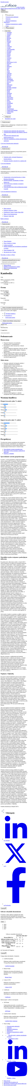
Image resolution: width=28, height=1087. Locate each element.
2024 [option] (5, 924)
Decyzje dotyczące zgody (10, 1085)
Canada (9, 42)
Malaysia (9, 75)
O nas (8, 1033)
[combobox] (2, 326)
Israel (8, 67)
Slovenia (9, 96)
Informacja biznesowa (12, 1029)
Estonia (8, 53)
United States (10, 111)
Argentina (9, 32)
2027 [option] (5, 928)
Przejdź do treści (5, 2)
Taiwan (8, 104)
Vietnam (9, 113)
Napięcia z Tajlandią (9, 453)
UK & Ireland (10, 109)
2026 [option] (5, 927)
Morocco (9, 77)
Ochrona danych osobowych (11, 1082)
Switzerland (10, 103)
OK (5, 333)
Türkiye (9, 107)
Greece (8, 59)
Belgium (9, 38)
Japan (8, 70)
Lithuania (9, 73)
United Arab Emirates (12, 110)
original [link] (14, 310)
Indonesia (9, 66)
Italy (8, 69)
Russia (8, 90)
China (8, 45)
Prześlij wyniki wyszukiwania (7, 263)
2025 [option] (5, 926)
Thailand (9, 106)
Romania (9, 89)
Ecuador (9, 52)
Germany (9, 58)
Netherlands (10, 79)
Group (8, 60)
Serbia (8, 92)
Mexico (9, 76)
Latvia (8, 72)
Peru (8, 83)
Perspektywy (8, 315)
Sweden (9, 101)
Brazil (8, 39)
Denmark (9, 50)
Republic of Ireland (11, 87)
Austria (8, 35)
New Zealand (10, 80)
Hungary (9, 63)
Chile (8, 43)
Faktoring (9, 1027)
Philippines (9, 84)
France (8, 56)
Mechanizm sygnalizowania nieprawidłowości (15, 1083)
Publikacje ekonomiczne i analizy (15, 1032)
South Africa (10, 97)
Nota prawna (7, 1080)
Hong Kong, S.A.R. (12, 62)
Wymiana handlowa (10, 313)
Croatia (8, 48)
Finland (9, 55)
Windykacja (10, 1030)
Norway (9, 82)
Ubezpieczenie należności (13, 1026)
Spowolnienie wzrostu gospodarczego (13, 449)
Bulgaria (9, 41)
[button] (9, 15)
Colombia (9, 46)
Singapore (9, 93)
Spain (8, 100)
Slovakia (9, 94)
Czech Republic (11, 49)
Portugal (9, 86)
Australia (9, 34)
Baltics (8, 36)
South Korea (10, 99)
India (8, 65)
